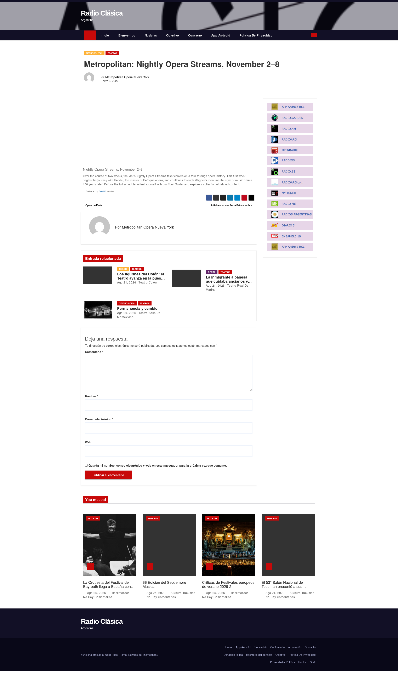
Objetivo (172, 35)
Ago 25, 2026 (156, 593)
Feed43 (102, 191)
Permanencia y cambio (137, 308)
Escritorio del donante (259, 655)
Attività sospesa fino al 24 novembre (232, 205)
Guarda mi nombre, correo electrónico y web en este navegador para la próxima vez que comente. (158, 465)
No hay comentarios (97, 597)
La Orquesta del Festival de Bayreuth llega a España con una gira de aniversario (107, 586)
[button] (308, 35)
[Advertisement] (169, 131)
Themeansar (149, 655)
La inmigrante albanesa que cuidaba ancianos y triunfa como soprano (227, 281)
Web (88, 442)
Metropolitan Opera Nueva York (127, 77)
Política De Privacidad (256, 35)
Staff (312, 662)
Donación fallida (233, 655)
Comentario (94, 352)
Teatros (112, 53)
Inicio (105, 35)
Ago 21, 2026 (126, 282)
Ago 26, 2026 (97, 593)
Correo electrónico (99, 419)
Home (228, 647)
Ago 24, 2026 (275, 593)
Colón (123, 269)
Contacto (195, 35)
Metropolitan (94, 53)
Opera (211, 272)
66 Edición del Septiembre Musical (164, 584)
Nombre (91, 396)
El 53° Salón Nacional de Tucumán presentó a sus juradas (282, 586)
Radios (302, 662)
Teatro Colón (147, 282)
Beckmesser (120, 593)
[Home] (90, 35)
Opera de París (93, 205)
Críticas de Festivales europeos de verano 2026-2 (228, 584)
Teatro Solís (127, 303)
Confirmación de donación (285, 647)
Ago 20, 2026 (126, 313)
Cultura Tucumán (182, 593)
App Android (221, 35)
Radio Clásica (102, 13)
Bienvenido (127, 35)
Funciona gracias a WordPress (100, 655)
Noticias (151, 35)
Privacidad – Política (282, 662)
